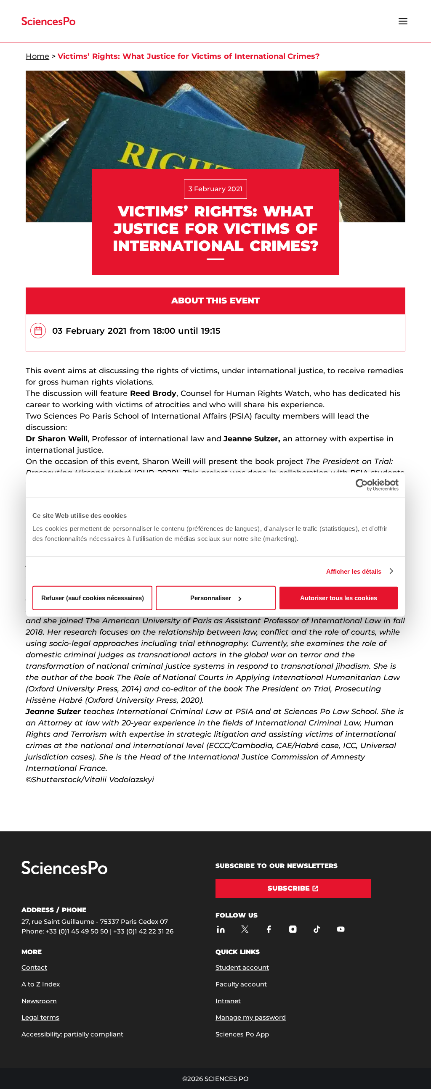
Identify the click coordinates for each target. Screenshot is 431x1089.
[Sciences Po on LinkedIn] (221, 929)
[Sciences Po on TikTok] (316, 929)
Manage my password (251, 1017)
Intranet (228, 1001)
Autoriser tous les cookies (338, 597)
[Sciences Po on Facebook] (268, 929)
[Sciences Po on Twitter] (244, 929)
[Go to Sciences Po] (64, 872)
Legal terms (40, 1017)
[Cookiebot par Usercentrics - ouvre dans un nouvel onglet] (362, 484)
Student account (242, 967)
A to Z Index (40, 984)
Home (37, 56)
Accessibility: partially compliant (72, 1034)
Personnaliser (210, 597)
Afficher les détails (354, 571)
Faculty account (241, 984)
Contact (34, 967)
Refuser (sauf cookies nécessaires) (92, 597)
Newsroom (39, 1001)
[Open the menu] (403, 21)
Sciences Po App (242, 1034)
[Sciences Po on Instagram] (292, 929)
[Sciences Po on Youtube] (340, 929)
